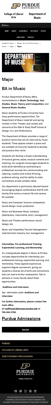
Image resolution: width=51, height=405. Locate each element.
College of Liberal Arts (13, 15)
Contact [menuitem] (31, 37)
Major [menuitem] (25, 329)
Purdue (6, 343)
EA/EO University (21, 399)
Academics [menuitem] (23, 31)
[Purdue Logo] (25, 6)
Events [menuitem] (43, 31)
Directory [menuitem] (21, 37)
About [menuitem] (14, 31)
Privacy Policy (34, 402)
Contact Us (44, 402)
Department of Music (37, 15)
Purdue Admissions (21, 318)
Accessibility (10, 399)
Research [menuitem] (34, 31)
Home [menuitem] (7, 31)
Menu (6, 25)
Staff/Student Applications (17, 356)
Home (4, 46)
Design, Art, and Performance (27, 43)
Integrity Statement (34, 399)
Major (12, 46)
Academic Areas (8, 43)
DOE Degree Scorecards (20, 402)
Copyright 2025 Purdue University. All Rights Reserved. (25, 397)
